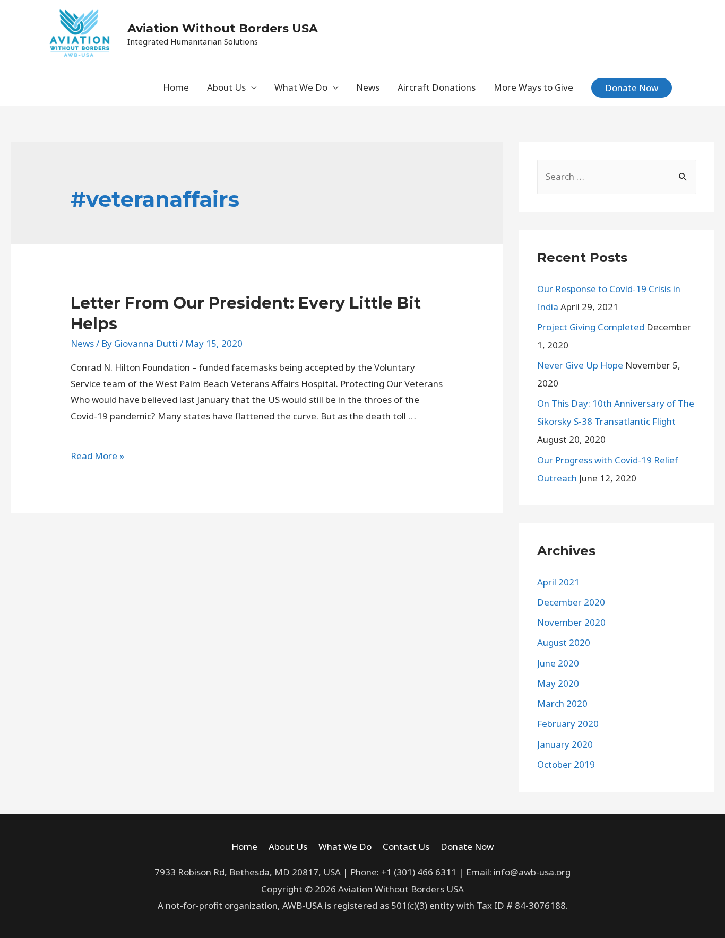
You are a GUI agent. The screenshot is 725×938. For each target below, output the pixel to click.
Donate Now (467, 846)
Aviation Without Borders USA (222, 28)
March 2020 (562, 703)
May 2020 (558, 683)
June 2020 (558, 663)
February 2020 (568, 723)
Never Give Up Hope (580, 365)
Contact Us (406, 846)
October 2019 (566, 764)
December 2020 (571, 602)
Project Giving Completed (590, 327)
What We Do (300, 87)
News (367, 87)
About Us (226, 87)
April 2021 (558, 582)
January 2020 (565, 744)
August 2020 (563, 642)
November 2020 (571, 622)
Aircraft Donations (437, 87)
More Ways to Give (533, 87)
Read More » (97, 456)
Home (176, 87)
